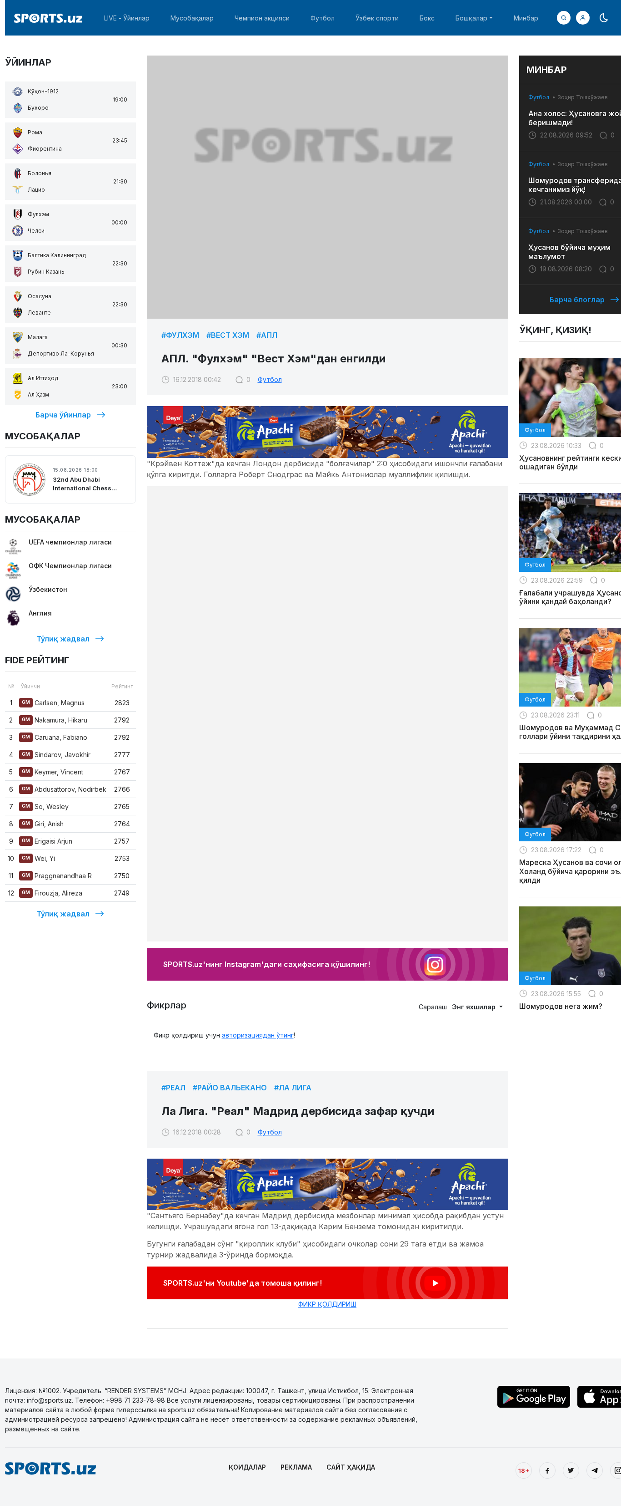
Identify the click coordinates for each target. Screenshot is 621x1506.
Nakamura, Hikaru (54, 720)
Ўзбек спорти (377, 18)
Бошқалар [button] (471, 18)
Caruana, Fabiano (54, 737)
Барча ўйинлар (63, 414)
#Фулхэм (180, 335)
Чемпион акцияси (262, 18)
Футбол (322, 18)
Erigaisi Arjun (47, 841)
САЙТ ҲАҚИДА (350, 1467)
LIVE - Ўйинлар (127, 18)
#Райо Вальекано (230, 1087)
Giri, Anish (43, 824)
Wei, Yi (38, 858)
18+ (523, 1470)
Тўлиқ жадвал (63, 638)
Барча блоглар (577, 299)
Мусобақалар (192, 18)
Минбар (526, 18)
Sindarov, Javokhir (56, 754)
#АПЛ (266, 335)
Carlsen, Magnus (53, 703)
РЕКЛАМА (296, 1467)
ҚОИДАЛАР (247, 1467)
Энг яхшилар (474, 1007)
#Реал (173, 1087)
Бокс (427, 18)
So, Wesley (45, 806)
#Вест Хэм (227, 335)
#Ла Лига (292, 1087)
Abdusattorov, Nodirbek (64, 789)
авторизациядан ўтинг (258, 1035)
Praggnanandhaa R (57, 876)
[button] (583, 18)
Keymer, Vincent (52, 772)
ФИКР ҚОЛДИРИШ (327, 1304)
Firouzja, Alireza (52, 893)
